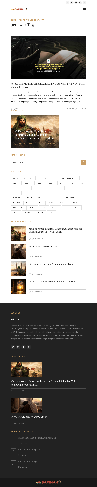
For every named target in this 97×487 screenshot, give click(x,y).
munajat (29, 202)
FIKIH (49, 188)
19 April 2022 (17, 109)
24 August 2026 (37, 274)
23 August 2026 (37, 291)
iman (77, 193)
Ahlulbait (28, 178)
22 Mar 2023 (23, 455)
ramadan (74, 202)
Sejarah (33, 144)
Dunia (15, 188)
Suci (66, 207)
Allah (15, 183)
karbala (57, 198)
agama (15, 178)
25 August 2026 (37, 256)
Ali (55, 178)
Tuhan (40, 212)
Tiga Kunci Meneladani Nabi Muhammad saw (51, 264)
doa (72, 183)
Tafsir (15, 212)
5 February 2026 (23, 144)
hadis (59, 188)
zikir (51, 212)
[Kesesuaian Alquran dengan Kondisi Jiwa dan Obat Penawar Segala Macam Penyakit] (48, 57)
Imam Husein (64, 193)
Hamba (70, 188)
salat (44, 207)
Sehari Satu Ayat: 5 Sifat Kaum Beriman (37, 437)
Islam (29, 198)
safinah (32, 207)
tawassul (28, 212)
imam (39, 193)
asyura (40, 183)
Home (13, 20)
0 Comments (69, 109)
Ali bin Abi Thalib (69, 178)
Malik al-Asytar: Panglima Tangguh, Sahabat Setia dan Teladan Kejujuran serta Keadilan (34, 134)
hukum (16, 193)
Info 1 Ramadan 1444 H (29, 449)
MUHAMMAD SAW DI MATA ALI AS (46, 246)
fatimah (38, 188)
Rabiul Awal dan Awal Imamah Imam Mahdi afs (52, 281)
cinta (62, 183)
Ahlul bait (43, 178)
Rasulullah (18, 207)
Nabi (41, 202)
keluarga (70, 198)
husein (28, 193)
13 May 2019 (23, 443)
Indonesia (17, 198)
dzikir (26, 188)
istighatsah (43, 198)
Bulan (51, 183)
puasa (51, 202)
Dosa (81, 183)
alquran (27, 183)
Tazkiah (15, 38)
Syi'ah (76, 207)
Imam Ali (49, 193)
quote (62, 202)
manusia (16, 202)
